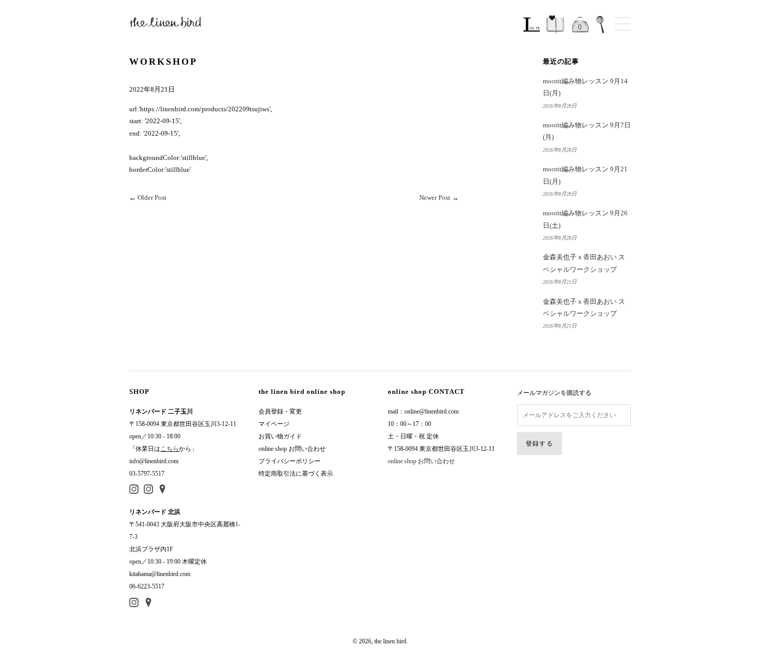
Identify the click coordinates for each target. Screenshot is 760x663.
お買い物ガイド (280, 436)
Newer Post (434, 197)
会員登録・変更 (280, 411)
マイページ (274, 424)
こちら (169, 448)
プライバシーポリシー (290, 461)
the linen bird (390, 641)
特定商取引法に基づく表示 (296, 473)
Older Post (152, 197)
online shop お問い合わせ (292, 448)
